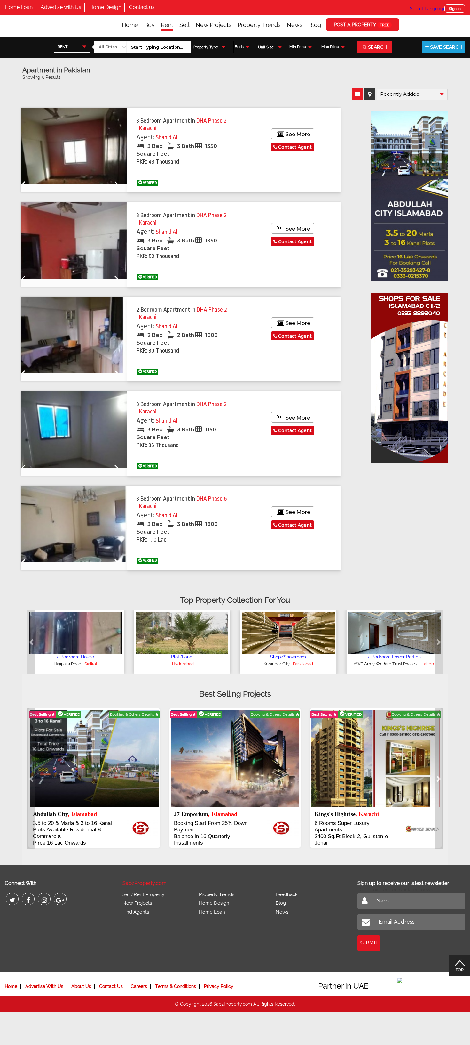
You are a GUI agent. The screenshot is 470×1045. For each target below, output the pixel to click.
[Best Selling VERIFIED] (95, 758)
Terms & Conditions (175, 980)
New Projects (213, 24)
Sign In (455, 8)
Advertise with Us (61, 7)
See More (297, 134)
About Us (81, 980)
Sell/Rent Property (143, 888)
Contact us (142, 7)
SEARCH (377, 47)
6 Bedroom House (181, 656)
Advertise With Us (44, 980)
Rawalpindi (183, 663)
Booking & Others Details (133, 714)
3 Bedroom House (75, 656)
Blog (315, 24)
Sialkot (76, 663)
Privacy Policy (218, 980)
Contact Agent (294, 147)
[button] (31, 642)
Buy (149, 24)
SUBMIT (368, 936)
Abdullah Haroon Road (279, 663)
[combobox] (72, 47)
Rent (167, 24)
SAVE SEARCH (445, 47)
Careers (139, 980)
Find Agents (135, 906)
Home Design (105, 7)
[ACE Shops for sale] (409, 376)
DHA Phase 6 (211, 498)
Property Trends (259, 24)
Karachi (147, 128)
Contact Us (111, 980)
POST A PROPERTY (361, 25)
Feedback (287, 888)
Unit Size (266, 47)
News (294, 24)
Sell (184, 24)
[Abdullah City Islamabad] (409, 193)
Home (130, 24)
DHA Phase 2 (211, 120)
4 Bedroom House (288, 656)
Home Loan (19, 7)
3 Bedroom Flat (394, 656)
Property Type (205, 47)
